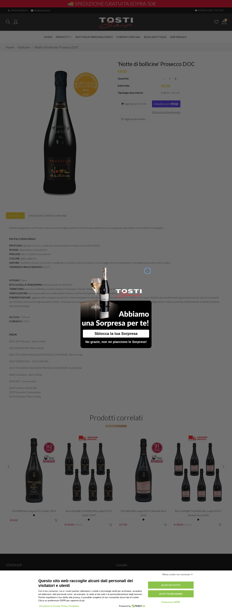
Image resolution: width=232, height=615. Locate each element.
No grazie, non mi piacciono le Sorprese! (116, 342)
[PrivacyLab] (138, 606)
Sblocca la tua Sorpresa (116, 333)
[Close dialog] (147, 271)
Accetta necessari (170, 593)
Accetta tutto (170, 585)
